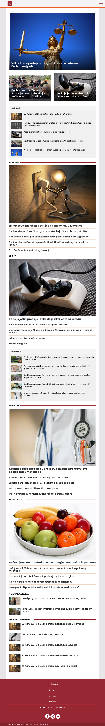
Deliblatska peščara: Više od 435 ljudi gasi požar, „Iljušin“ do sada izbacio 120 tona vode (57, 385)
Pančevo (14, 162)
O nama (52, 690)
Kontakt (52, 701)
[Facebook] (47, 716)
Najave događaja (19, 594)
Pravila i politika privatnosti (52, 707)
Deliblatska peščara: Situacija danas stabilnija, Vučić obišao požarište (54, 140)
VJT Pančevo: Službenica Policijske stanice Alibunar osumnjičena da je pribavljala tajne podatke (59, 358)
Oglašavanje (52, 684)
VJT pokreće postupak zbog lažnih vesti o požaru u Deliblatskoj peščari (54, 149)
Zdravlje (14, 405)
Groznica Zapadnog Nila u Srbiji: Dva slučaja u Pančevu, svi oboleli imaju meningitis (54, 394)
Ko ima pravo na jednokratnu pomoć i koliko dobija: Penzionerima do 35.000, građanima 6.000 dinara (57, 367)
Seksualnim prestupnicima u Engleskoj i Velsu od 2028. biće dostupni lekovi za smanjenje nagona (57, 124)
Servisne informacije (21, 619)
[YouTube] (57, 716)
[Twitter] (52, 716)
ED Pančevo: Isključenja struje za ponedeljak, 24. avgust (48, 114)
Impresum (52, 696)
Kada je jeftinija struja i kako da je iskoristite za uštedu (47, 131)
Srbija (12, 256)
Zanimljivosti (16, 499)
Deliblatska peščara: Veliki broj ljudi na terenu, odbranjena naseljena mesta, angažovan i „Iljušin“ (57, 376)
